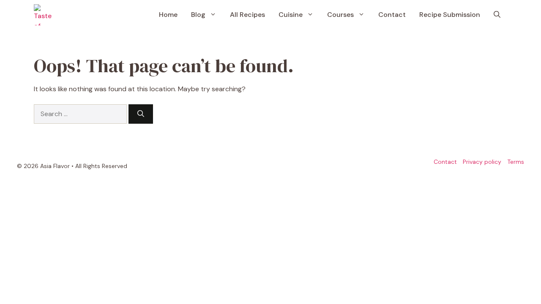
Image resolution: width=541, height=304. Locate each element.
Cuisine (291, 14)
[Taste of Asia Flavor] (44, 15)
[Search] (140, 114)
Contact (392, 14)
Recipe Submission (449, 14)
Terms (515, 162)
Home (168, 14)
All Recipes (247, 14)
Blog (198, 14)
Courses (340, 14)
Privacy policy (482, 162)
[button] (497, 15)
